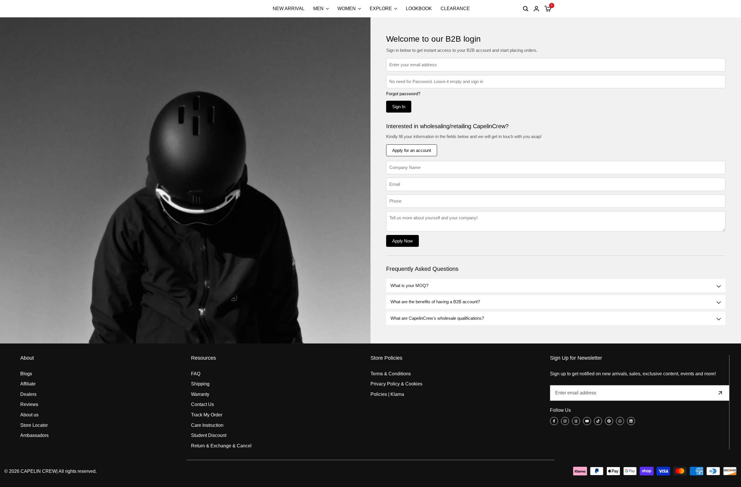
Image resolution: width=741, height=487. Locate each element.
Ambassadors (34, 435)
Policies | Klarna (387, 394)
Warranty (200, 394)
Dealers (28, 394)
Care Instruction (207, 425)
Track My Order (206, 414)
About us (29, 414)
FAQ (195, 373)
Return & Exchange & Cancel (221, 445)
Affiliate (28, 383)
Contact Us (202, 404)
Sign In (398, 106)
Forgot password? (403, 93)
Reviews (29, 404)
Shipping (200, 383)
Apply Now (402, 240)
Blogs (26, 373)
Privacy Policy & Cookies (396, 383)
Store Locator (34, 425)
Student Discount (208, 435)
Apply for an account (411, 150)
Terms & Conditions (390, 373)
